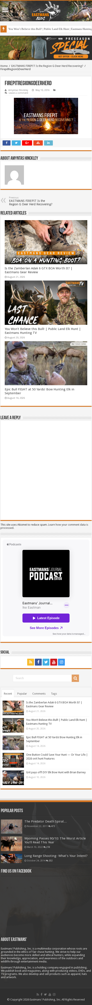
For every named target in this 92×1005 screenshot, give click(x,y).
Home (4, 66)
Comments (39, 693)
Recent (8, 693)
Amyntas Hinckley (18, 90)
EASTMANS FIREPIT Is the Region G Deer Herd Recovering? (47, 66)
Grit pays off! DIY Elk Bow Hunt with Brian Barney (56, 772)
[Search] (75, 678)
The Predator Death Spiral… (45, 821)
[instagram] (61, 662)
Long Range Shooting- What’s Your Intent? (56, 856)
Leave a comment (18, 93)
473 (53, 826)
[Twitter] (46, 662)
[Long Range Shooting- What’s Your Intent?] (11, 858)
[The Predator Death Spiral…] (11, 826)
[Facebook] (38, 662)
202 (51, 860)
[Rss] (30, 662)
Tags (54, 693)
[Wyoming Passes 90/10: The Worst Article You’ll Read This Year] (11, 843)
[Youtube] (53, 662)
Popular (22, 693)
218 (48, 847)
